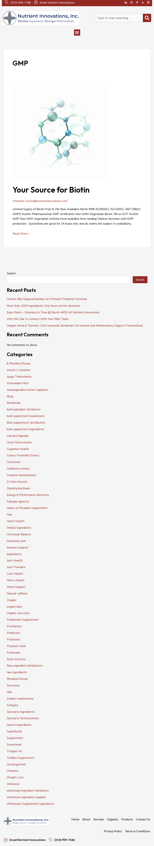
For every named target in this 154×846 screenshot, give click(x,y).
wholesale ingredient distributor (28, 790)
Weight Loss (15, 777)
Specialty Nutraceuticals (23, 718)
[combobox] (119, 18)
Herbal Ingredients (19, 528)
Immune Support (18, 547)
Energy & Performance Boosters (28, 495)
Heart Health (15, 521)
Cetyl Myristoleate (19, 442)
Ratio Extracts (16, 659)
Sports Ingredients (19, 725)
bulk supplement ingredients (25, 429)
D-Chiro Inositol (17, 482)
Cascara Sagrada (17, 436)
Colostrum (13, 462)
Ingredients (14, 554)
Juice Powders (16, 567)
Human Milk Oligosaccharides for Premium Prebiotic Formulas (47, 299)
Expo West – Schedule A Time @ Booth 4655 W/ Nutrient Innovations (53, 312)
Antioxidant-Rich (18, 383)
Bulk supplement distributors (26, 423)
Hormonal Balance (19, 534)
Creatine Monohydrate (21, 475)
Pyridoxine (13, 653)
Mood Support (16, 587)
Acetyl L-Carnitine (18, 370)
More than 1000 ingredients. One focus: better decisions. (44, 306)
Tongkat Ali (14, 751)
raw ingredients (17, 672)
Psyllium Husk (16, 646)
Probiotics (13, 639)
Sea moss (13, 685)
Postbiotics (14, 626)
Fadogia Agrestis (18, 501)
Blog (10, 396)
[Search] (147, 18)
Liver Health (15, 574)
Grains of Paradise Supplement (27, 508)
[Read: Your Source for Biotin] (59, 133)
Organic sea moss (18, 613)
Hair (9, 514)
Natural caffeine (17, 593)
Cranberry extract (18, 468)
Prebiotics (13, 633)
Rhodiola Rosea (17, 679)
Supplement (15, 738)
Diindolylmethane (18, 488)
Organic (12, 600)
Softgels (12, 705)
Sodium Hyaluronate (20, 699)
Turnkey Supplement (20, 758)
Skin (9, 692)
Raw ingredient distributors (25, 666)
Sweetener (14, 745)
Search (11, 273)
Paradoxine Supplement (22, 620)
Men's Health (15, 580)
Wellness (13, 784)
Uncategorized (16, 764)
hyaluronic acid (16, 541)
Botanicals (14, 403)
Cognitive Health (18, 449)
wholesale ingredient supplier (26, 797)
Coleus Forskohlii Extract (23, 455)
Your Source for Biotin (51, 190)
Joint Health (15, 560)
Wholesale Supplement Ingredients (30, 804)
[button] (77, 32)
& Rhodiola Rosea (18, 363)
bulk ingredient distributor (24, 409)
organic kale (14, 607)
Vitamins (18, 201)
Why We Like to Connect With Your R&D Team (38, 319)
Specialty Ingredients (21, 712)
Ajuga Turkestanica (19, 377)
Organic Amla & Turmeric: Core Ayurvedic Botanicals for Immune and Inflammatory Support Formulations (75, 325)
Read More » (21, 233)
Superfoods (14, 731)
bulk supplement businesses (25, 416)
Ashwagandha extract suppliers (27, 390)
